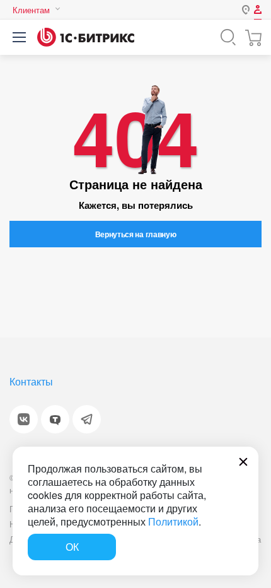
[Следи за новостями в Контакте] (23, 419)
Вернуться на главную (135, 234)
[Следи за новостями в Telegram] (86, 419)
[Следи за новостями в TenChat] (55, 419)
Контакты (31, 381)
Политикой (173, 521)
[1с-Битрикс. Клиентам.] (85, 37)
